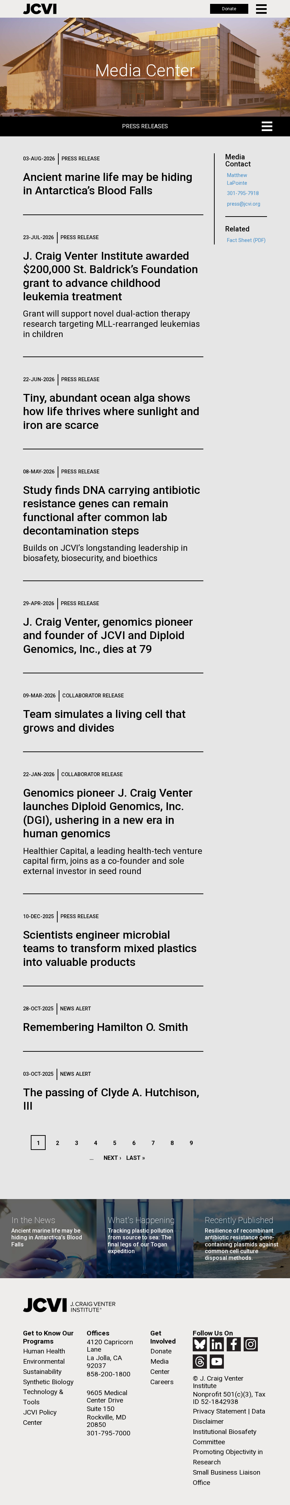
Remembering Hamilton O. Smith (105, 1027)
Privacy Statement (219, 1411)
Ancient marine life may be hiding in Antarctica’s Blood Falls (107, 183)
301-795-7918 (243, 193)
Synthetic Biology (48, 1382)
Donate (229, 8)
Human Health (44, 1351)
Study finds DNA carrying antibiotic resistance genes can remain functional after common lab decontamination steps (111, 510)
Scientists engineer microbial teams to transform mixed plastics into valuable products (110, 948)
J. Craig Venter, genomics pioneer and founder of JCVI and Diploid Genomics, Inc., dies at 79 (108, 635)
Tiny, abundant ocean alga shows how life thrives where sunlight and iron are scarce (111, 411)
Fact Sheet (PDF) (246, 240)
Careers (162, 1382)
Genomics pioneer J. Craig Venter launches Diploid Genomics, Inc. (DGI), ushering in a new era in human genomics (108, 813)
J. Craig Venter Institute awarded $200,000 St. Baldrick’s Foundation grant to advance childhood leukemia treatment (110, 276)
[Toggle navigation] (262, 9)
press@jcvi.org (243, 204)
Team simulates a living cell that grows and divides (104, 720)
